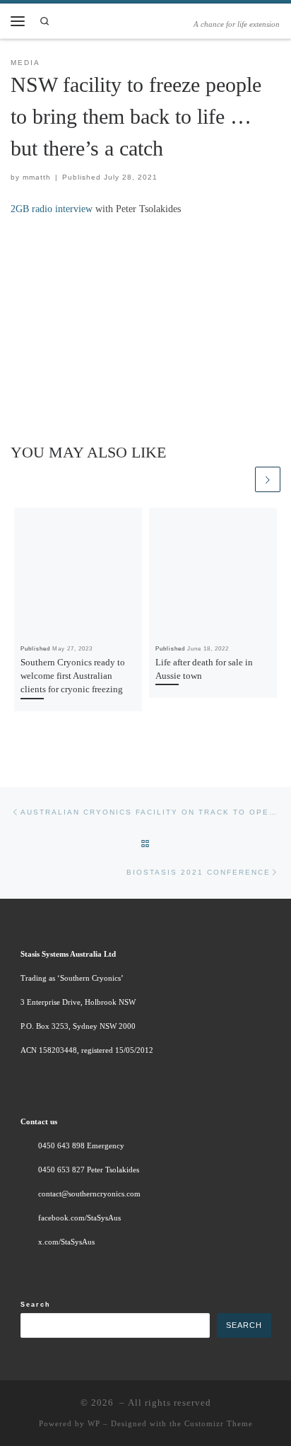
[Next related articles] (267, 479)
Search (35, 1304)
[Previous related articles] (240, 479)
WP (94, 1423)
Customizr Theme (218, 1423)
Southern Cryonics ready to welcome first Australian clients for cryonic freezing (72, 676)
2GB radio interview (52, 208)
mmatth (37, 177)
